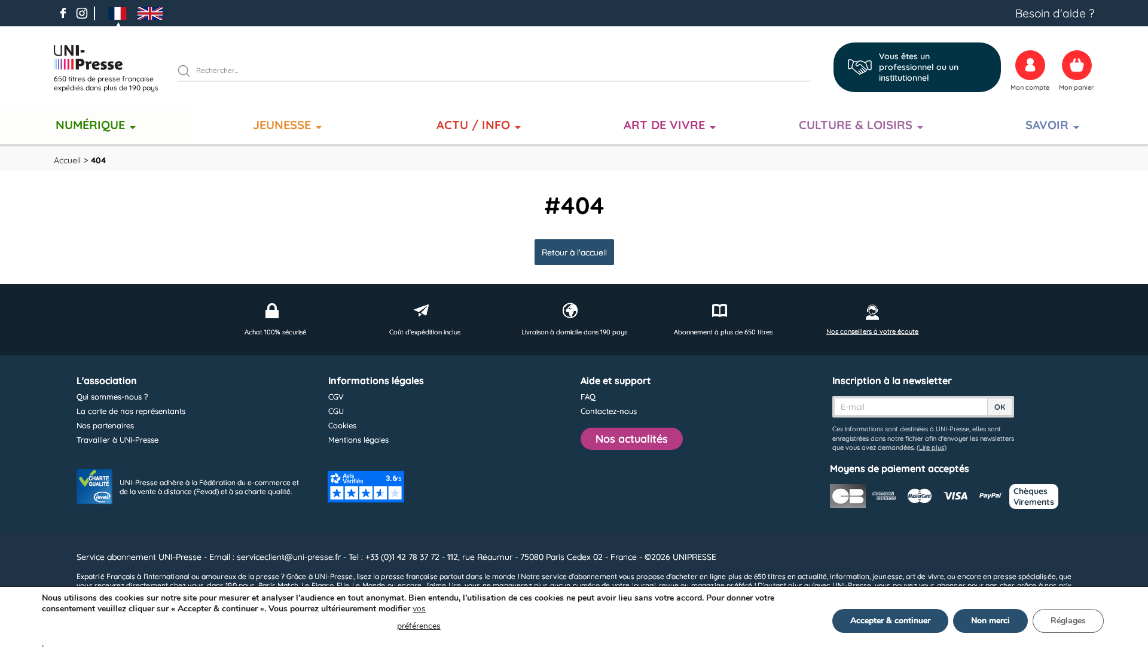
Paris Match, (279, 585)
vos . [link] (241, 626)
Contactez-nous (609, 411)
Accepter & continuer (890, 620)
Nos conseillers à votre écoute (872, 331)
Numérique (90, 124)
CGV (336, 396)
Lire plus (931, 447)
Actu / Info (473, 124)
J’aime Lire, (443, 585)
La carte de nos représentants (131, 411)
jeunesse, (888, 576)
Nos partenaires (105, 425)
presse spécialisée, (1025, 576)
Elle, (343, 585)
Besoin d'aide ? (1054, 13)
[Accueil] (110, 57)
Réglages (1068, 620)
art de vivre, (925, 576)
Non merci (990, 620)
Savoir (1046, 124)
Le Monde (368, 585)
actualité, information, (834, 576)
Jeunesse (282, 124)
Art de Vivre (664, 124)
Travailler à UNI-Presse (117, 439)
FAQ (588, 396)
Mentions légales (358, 439)
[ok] (189, 72)
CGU (336, 411)
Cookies (342, 425)
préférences (419, 626)
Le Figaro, (318, 585)
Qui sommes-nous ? (112, 396)
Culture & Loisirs (855, 124)
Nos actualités (632, 439)
